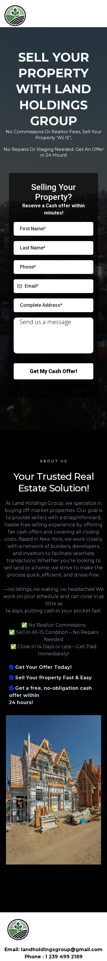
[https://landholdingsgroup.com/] (15, 15)
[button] (101, 15)
